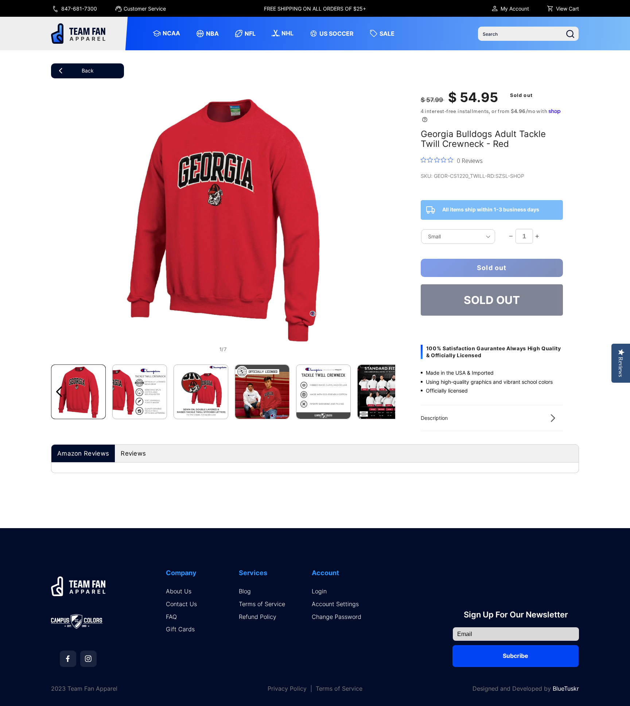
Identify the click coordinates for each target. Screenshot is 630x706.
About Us (178, 591)
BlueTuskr (566, 688)
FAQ (171, 616)
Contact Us (181, 604)
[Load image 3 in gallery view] (201, 392)
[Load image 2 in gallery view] (140, 392)
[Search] (570, 34)
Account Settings (335, 604)
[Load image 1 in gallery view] (78, 392)
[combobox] (528, 34)
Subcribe (515, 655)
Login (319, 591)
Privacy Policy (287, 688)
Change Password (336, 616)
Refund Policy (257, 616)
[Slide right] (387, 392)
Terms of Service (262, 604)
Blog (245, 591)
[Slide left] (59, 392)
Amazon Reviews (83, 453)
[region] (315, 8)
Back (88, 70)
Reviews (133, 453)
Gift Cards (180, 629)
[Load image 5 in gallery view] (323, 392)
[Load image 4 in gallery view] (262, 392)
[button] (492, 418)
